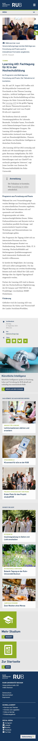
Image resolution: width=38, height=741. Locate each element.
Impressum (6, 697)
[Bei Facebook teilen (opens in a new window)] (8, 341)
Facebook (8, 730)
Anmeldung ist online (20, 187)
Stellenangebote (9, 714)
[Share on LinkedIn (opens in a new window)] (14, 341)
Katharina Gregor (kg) (12, 334)
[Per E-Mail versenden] (25, 341)
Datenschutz (6, 693)
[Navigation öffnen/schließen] (34, 5)
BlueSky (7, 727)
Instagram (8, 723)
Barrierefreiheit (7, 695)
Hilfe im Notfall (9, 712)
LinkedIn (7, 725)
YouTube (8, 732)
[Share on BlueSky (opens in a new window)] (19, 341)
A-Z (36, 27)
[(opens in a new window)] (16, 5)
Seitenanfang (28, 737)
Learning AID (11, 103)
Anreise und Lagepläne (11, 710)
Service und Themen (11, 707)
